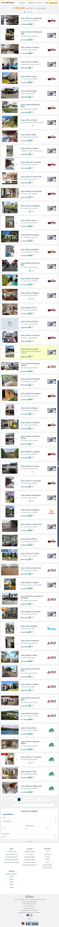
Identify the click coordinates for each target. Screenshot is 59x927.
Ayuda (47, 862)
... (40, 799)
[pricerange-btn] (47, 828)
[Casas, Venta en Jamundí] (10, 63)
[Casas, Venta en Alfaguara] (10, 511)
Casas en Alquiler (29, 854)
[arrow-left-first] (12, 799)
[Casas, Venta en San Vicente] (10, 613)
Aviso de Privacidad (30, 906)
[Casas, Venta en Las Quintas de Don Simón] (10, 599)
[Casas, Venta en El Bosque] (10, 294)
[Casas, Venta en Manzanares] (10, 497)
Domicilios (47, 857)
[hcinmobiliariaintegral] (51, 20)
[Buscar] (55, 805)
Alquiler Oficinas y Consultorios (29, 862)
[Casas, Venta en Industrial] (10, 642)
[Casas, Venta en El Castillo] (10, 555)
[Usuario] (47, 3)
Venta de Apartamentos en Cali (11, 854)
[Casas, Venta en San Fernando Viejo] (10, 34)
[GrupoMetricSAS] (51, 512)
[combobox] (29, 805)
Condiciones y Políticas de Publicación (29, 901)
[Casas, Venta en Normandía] (10, 380)
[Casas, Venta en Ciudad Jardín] (10, 526)
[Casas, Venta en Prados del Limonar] (10, 366)
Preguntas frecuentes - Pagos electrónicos (29, 910)
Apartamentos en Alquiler (29, 851)
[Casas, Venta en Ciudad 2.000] (10, 178)
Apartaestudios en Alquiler (29, 857)
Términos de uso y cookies (29, 908)
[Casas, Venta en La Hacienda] (10, 164)
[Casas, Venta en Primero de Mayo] (10, 265)
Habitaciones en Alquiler (29, 859)
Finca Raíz (22, 3)
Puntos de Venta (47, 854)
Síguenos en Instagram (47, 867)
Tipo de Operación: (29, 815)
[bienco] (51, 628)
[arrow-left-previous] (16, 799)
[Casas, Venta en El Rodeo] (10, 324)
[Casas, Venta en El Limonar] (10, 337)
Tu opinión (58, 462)
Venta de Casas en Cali (11, 851)
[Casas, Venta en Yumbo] (10, 121)
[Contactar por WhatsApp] (30, 24)
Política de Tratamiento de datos (29, 903)
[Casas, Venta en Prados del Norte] (10, 107)
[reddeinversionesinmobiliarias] (51, 367)
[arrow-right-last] (47, 799)
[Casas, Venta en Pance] (10, 78)
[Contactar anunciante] (32, 24)
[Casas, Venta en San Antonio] (10, 395)
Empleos (11, 882)
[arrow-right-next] (43, 799)
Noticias (39, 3)
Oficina (47, 851)
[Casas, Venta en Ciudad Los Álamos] (10, 439)
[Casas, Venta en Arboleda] (10, 251)
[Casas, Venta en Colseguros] (10, 207)
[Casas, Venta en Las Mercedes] (10, 20)
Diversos (11, 884)
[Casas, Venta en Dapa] (10, 136)
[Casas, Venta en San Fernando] (10, 193)
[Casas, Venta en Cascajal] (10, 715)
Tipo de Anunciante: (6, 833)
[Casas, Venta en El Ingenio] (10, 49)
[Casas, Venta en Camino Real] (10, 569)
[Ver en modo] (24, 12)
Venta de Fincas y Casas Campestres (11, 862)
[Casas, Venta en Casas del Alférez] (10, 744)
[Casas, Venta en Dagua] (10, 92)
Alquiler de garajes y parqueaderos (29, 865)
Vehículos (11, 879)
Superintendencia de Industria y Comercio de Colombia (29, 912)
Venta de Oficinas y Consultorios (11, 859)
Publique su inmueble (53, 3)
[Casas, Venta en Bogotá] (10, 628)
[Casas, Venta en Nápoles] (10, 410)
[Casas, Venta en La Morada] (10, 424)
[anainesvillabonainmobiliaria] (51, 730)
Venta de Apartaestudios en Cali (11, 857)
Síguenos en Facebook (47, 865)
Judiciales (11, 887)
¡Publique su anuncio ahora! (11, 874)
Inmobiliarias (32, 3)
